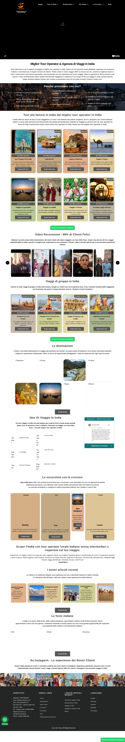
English (93, 698)
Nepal (74, 393)
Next (118, 263)
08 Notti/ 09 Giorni (54, 296)
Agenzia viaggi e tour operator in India (21, 12)
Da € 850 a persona (76, 204)
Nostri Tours (43, 704)
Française (93, 701)
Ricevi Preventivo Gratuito (62, 228)
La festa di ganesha (98, 640)
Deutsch (93, 704)
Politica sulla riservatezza (48, 717)
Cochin (100, 525)
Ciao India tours (26, 482)
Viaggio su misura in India (72, 708)
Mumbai (25, 525)
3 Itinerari (84, 179)
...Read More (62, 562)
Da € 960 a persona (23, 204)
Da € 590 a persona (49, 204)
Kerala (50, 369)
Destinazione (68, 4)
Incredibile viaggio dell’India (102, 207)
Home (40, 4)
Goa (55, 525)
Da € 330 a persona (23, 155)
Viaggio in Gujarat (102, 159)
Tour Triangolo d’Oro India (23, 159)
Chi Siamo (82, 4)
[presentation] (9, 593)
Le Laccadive (50, 393)
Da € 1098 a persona (75, 313)
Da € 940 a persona (102, 155)
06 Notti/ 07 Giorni (28, 296)
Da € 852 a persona (49, 313)
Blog (109, 4)
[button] (111, 445)
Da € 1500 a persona (102, 313)
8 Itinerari (31, 131)
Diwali (62, 641)
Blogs (66, 711)
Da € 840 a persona (49, 155)
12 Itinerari (57, 179)
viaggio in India (27, 423)
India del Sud (49, 159)
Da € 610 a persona (76, 155)
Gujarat (98, 369)
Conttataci (43, 711)
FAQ (41, 714)
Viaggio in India (69, 706)
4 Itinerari (31, 179)
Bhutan (98, 393)
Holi (26, 641)
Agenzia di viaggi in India (72, 700)
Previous (7, 263)
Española (93, 707)
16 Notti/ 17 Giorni (107, 296)
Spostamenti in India (71, 703)
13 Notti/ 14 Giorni (80, 296)
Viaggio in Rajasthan (75, 159)
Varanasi (26, 393)
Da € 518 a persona (23, 313)
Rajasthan (26, 369)
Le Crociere (97, 4)
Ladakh (74, 369)
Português (94, 711)
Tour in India (51, 4)
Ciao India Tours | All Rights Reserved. (64, 728)
